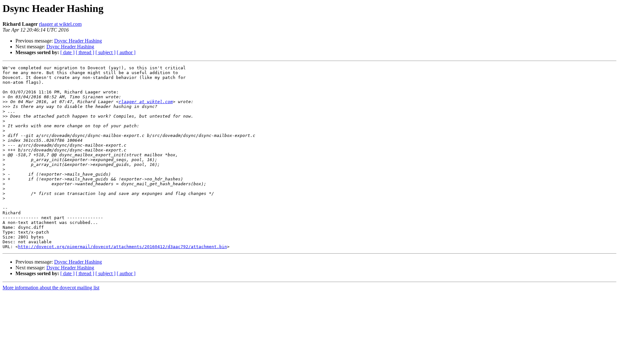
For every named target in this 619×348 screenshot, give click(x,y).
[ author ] (126, 52)
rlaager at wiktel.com (60, 24)
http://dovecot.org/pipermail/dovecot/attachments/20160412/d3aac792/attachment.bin (122, 246)
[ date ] (67, 52)
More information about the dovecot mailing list (51, 287)
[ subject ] (105, 52)
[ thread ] (85, 52)
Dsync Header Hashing (78, 41)
